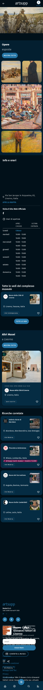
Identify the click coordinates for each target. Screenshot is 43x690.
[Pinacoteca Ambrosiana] (35, 451)
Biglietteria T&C (9, 667)
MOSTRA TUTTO (10, 55)
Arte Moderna (9, 437)
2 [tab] (20, 31)
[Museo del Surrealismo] (35, 478)
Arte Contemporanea (11, 313)
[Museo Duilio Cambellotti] (35, 505)
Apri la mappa (9, 202)
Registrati (19, 648)
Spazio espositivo (10, 401)
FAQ (4, 660)
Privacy (5, 674)
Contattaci (7, 656)
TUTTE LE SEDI (21, 321)
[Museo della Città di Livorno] (35, 299)
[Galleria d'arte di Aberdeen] (35, 424)
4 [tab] (25, 31)
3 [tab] (23, 31)
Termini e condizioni (11, 663)
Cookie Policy (8, 677)
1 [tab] (18, 31)
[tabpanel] (21, 20)
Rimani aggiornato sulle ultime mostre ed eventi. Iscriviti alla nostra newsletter (18, 636)
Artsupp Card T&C (10, 670)
